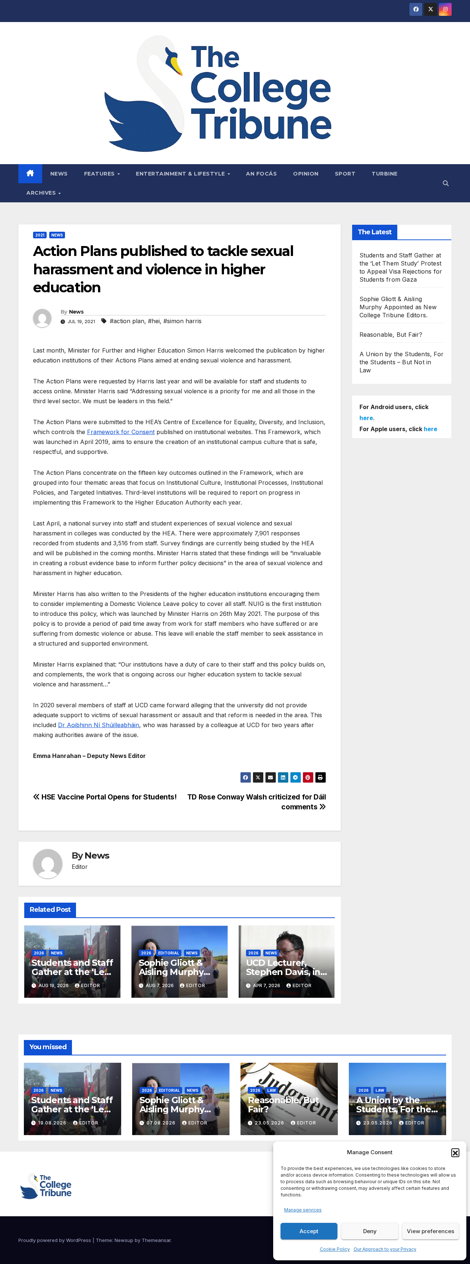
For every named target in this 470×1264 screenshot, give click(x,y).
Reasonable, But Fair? (391, 334)
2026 (39, 953)
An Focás (261, 173)
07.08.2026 (162, 1123)
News (59, 173)
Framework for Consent (121, 432)
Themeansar (156, 1240)
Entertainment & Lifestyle (181, 173)
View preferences (430, 1231)
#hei (154, 321)
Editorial (168, 953)
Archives (42, 192)
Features (100, 173)
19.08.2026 (53, 1123)
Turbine (385, 173)
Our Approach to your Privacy (385, 1249)
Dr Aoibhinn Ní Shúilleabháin (98, 725)
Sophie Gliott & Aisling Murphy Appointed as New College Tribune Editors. (398, 307)
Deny (370, 1231)
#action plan (127, 321)
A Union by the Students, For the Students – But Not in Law (401, 362)
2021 (39, 235)
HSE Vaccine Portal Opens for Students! (108, 796)
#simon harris (182, 321)
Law (271, 1090)
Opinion (306, 173)
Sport (345, 173)
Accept (309, 1231)
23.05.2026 (270, 1123)
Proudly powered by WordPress (55, 1240)
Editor (90, 985)
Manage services (303, 1210)
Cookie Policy (335, 1249)
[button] (455, 1152)
